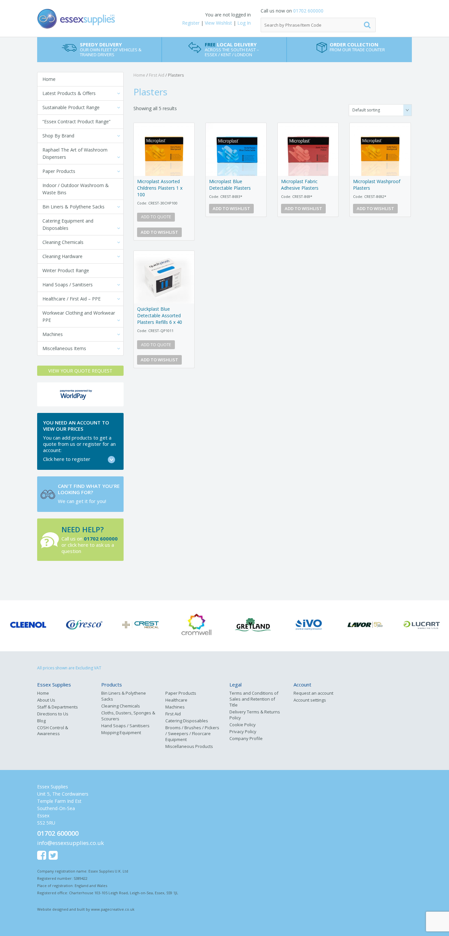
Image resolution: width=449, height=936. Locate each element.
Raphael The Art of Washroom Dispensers (74, 153)
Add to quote (156, 217)
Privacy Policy (242, 731)
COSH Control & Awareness (52, 730)
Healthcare (176, 700)
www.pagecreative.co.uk (112, 909)
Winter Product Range (65, 270)
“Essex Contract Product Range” (76, 121)
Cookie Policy (242, 725)
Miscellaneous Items (64, 348)
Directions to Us (52, 714)
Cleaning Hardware (62, 256)
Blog (41, 721)
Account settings (310, 700)
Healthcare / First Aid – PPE (71, 299)
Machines (52, 334)
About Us (46, 700)
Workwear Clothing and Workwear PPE (78, 316)
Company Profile (246, 738)
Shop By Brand (58, 135)
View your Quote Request (80, 371)
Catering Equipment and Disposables (67, 224)
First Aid (156, 75)
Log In (244, 23)
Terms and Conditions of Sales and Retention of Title (253, 699)
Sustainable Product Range (71, 107)
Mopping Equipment (121, 732)
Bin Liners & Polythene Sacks (73, 207)
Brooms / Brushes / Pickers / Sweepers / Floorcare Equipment (192, 733)
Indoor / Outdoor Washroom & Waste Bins (75, 189)
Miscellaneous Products (189, 746)
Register (191, 23)
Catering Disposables (186, 721)
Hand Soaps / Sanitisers (67, 284)
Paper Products (58, 171)
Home (49, 79)
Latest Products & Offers (69, 93)
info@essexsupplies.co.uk (70, 843)
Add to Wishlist (159, 232)
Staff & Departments (57, 707)
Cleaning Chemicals (62, 242)
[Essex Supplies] (99, 19)
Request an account (313, 693)
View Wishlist (218, 23)
